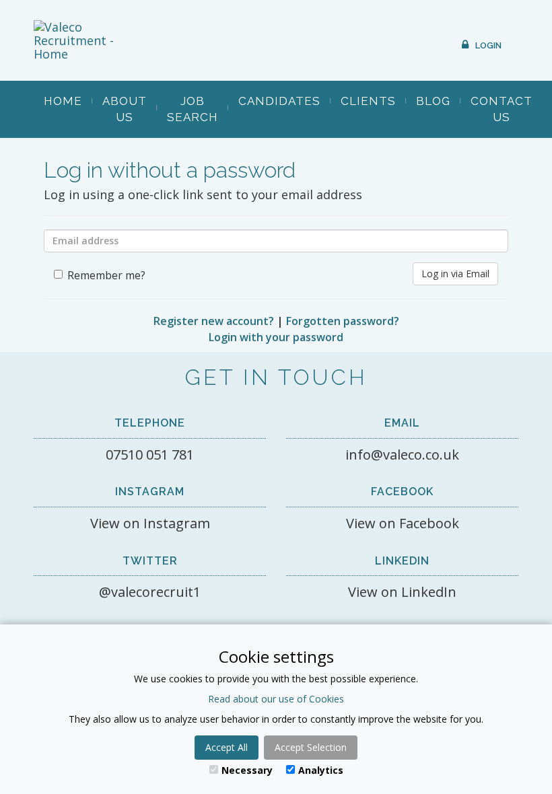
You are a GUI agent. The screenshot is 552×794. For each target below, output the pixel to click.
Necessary (247, 770)
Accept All (226, 747)
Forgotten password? (342, 321)
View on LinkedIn (402, 592)
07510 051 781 (150, 454)
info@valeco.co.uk (402, 454)
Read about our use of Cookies (276, 698)
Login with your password (276, 337)
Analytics (320, 770)
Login (488, 45)
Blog (433, 101)
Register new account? (213, 321)
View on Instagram (150, 523)
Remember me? (106, 275)
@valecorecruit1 (150, 592)
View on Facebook (402, 523)
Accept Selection (311, 747)
